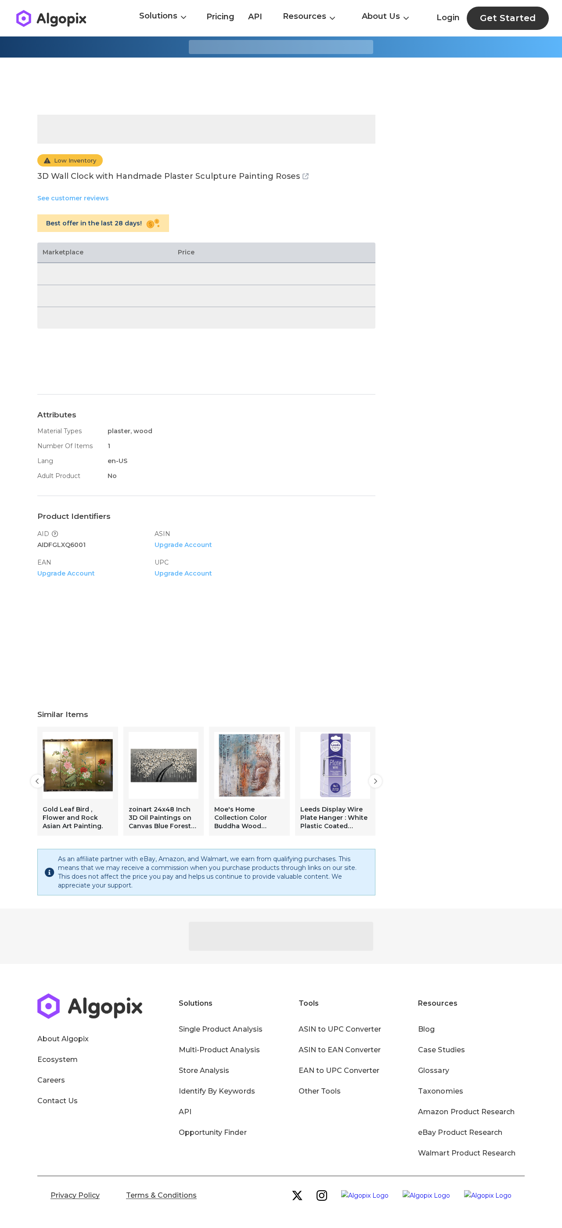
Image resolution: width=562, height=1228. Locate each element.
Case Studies (441, 1050)
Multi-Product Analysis (219, 1050)
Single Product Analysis (221, 1029)
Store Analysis (204, 1070)
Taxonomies (440, 1091)
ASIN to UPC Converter (340, 1029)
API (255, 17)
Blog (426, 1029)
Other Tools (320, 1091)
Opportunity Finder (213, 1132)
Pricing (220, 17)
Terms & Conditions (161, 1195)
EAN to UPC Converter (339, 1070)
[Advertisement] (281, 86)
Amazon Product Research (466, 1112)
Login (448, 17)
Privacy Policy (75, 1195)
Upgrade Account (183, 545)
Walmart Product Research (466, 1153)
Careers (51, 1080)
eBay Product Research (460, 1132)
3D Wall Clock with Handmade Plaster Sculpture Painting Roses (168, 176)
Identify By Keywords (217, 1091)
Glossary (433, 1070)
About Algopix (63, 1039)
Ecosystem (57, 1059)
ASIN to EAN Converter (340, 1050)
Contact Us (57, 1101)
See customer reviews (73, 198)
